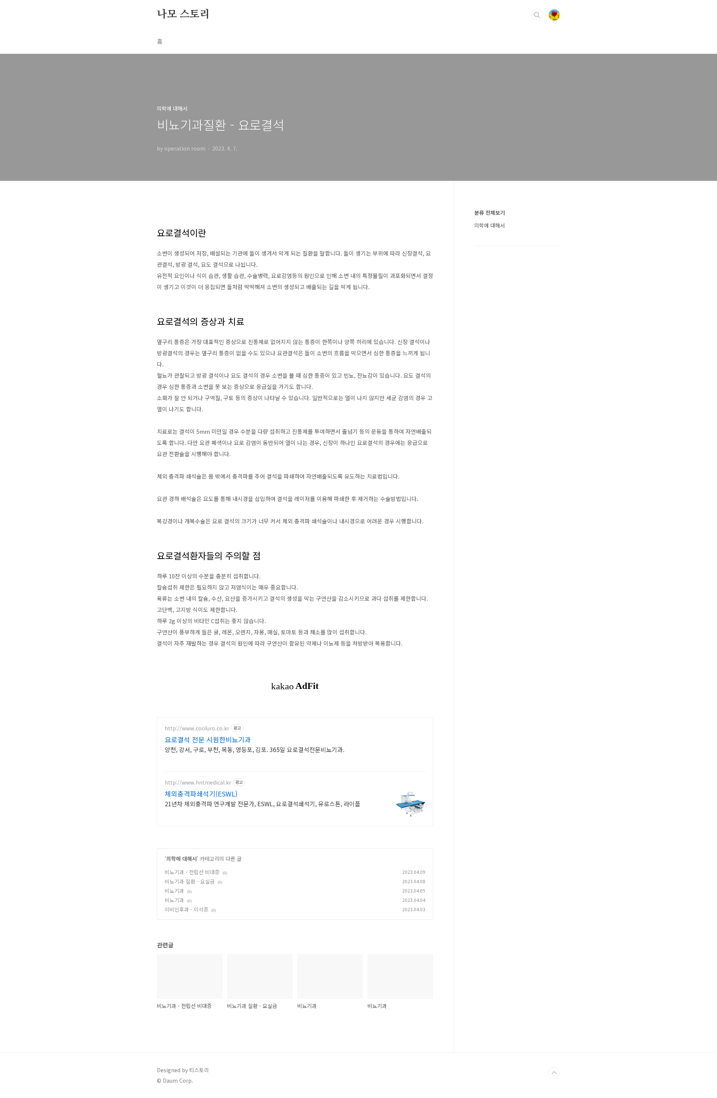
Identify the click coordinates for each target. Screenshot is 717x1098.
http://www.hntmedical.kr (198, 782)
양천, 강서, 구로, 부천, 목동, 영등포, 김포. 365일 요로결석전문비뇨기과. (254, 749)
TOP (554, 1073)
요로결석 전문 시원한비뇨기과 (208, 739)
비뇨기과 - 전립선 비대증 (192, 872)
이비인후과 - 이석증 (186, 909)
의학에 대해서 (181, 858)
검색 (537, 15)
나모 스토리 (183, 14)
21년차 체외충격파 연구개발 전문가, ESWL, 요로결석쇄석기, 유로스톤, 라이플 (262, 803)
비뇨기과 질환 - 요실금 (190, 881)
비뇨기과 (174, 890)
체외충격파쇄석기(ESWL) (201, 793)
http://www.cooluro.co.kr (197, 728)
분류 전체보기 (489, 212)
